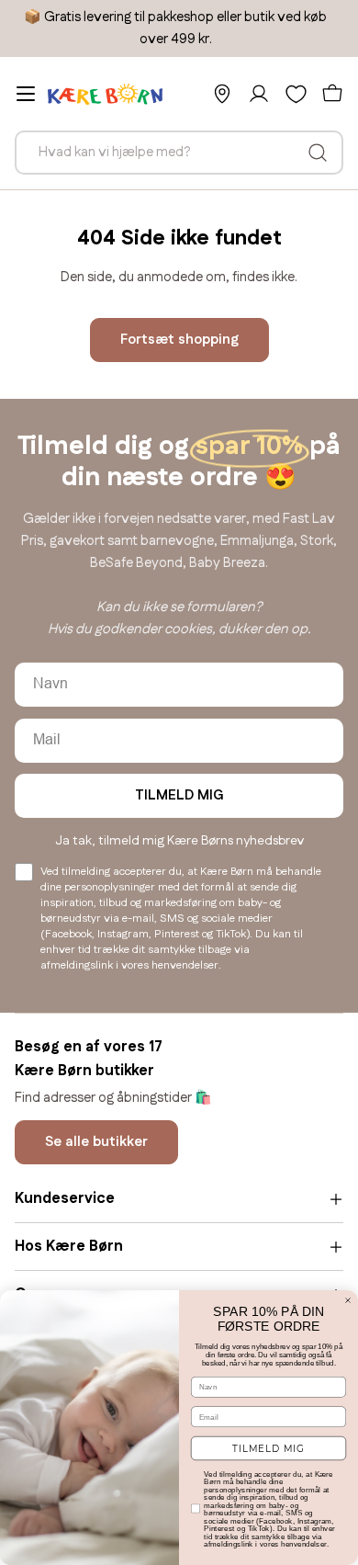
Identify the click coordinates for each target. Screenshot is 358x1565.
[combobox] (179, 152)
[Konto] (259, 94)
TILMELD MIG (179, 795)
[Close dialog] (347, 1300)
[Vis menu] (26, 94)
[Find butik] (222, 94)
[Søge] (318, 153)
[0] (296, 94)
